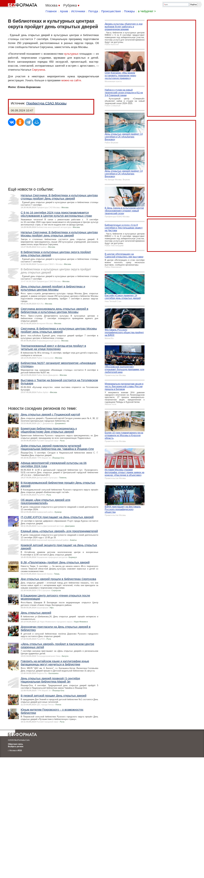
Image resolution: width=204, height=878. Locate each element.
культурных (71, 53)
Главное (51, 11)
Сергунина (38, 69)
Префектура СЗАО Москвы (46, 103)
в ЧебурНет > (147, 11)
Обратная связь (15, 744)
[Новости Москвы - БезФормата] (19, 4)
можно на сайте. (71, 80)
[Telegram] (28, 122)
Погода (93, 11)
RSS (20, 750)
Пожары (129, 11)
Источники (78, 11)
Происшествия (111, 11)
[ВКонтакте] (12, 122)
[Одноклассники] (20, 122)
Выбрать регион (15, 746)
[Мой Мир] (36, 122)
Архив (64, 11)
